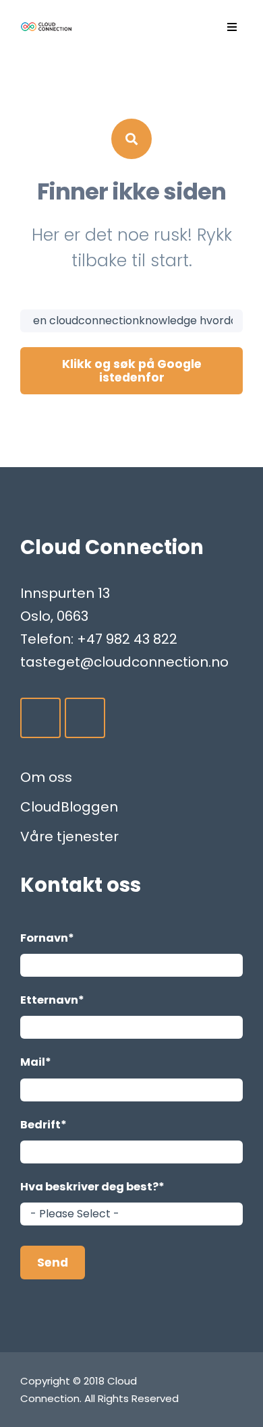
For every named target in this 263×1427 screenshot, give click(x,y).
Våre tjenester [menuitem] (69, 836)
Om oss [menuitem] (46, 777)
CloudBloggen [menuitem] (69, 806)
